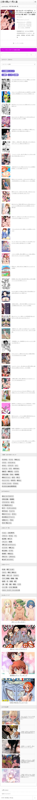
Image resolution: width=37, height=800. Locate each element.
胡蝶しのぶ (11, 547)
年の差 (3, 569)
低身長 (3, 581)
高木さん (19, 480)
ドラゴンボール (11, 462)
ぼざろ (13, 477)
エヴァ (10, 468)
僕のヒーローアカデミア (7, 496)
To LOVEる (4, 459)
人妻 (3, 584)
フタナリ (4, 572)
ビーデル (11, 550)
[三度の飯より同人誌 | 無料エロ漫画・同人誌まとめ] (10, 3)
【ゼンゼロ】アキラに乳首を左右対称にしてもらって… (27, 718)
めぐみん (11, 535)
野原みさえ (10, 553)
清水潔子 (4, 553)
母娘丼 (3, 575)
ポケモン (4, 465)
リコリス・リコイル (6, 483)
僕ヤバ (18, 477)
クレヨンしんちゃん (11, 508)
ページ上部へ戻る (35, 798)
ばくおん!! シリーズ (23, 19)
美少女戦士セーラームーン (8, 517)
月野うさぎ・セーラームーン (8, 544)
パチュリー (4, 541)
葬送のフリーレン (6, 477)
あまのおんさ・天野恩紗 (24, 22)
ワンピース (4, 468)
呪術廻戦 (17, 474)
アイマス (11, 459)
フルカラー (16, 575)
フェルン (4, 532)
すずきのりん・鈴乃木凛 (24, 24)
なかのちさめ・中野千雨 (24, 25)
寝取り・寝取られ (12, 572)
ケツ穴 (19, 584)
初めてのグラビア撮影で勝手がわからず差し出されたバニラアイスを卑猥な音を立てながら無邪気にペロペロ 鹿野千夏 (23, 206)
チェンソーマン (5, 480)
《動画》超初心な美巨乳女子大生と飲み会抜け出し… (27, 732)
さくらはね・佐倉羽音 (24, 27)
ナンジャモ (4, 547)
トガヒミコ (4, 535)
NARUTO (13, 480)
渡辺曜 (10, 541)
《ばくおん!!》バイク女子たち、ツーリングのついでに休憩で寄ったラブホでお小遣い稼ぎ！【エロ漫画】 (25, 12)
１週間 (4, 75)
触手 (15, 581)
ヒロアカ (16, 471)
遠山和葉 (4, 538)
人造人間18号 (11, 532)
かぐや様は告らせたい (7, 505)
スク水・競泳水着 (13, 587)
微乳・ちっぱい (10, 569)
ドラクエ (4, 462)
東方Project (16, 468)
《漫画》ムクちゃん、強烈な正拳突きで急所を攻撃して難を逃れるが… (27, 761)
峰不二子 (10, 538)
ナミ (15, 535)
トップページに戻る (19, 43)
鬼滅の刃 (4, 471)
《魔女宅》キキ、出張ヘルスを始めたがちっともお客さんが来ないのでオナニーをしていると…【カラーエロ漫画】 (23, 330)
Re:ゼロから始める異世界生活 (9, 486)
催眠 (10, 584)
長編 (16, 578)
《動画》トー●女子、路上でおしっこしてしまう (27, 746)
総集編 (12, 578)
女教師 (11, 581)
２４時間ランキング (8, 71)
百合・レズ (9, 575)
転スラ (3, 508)
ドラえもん (15, 483)
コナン (16, 465)
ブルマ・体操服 (5, 578)
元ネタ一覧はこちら (6, 523)
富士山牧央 (4, 550)
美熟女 (14, 584)
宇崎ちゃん (17, 459)
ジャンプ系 (4, 587)
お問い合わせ (5, 790)
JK (7, 581)
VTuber (11, 474)
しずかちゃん (12, 556)
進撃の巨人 (10, 471)
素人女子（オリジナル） (7, 559)
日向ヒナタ (4, 556)
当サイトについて (6, 793)
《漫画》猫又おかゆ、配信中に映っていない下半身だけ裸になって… (27, 776)
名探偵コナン (5, 520)
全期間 (16, 75)
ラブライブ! (10, 465)
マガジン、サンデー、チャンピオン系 (11, 590)
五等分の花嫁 (5, 474)
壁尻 (7, 584)
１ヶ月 (10, 75)
